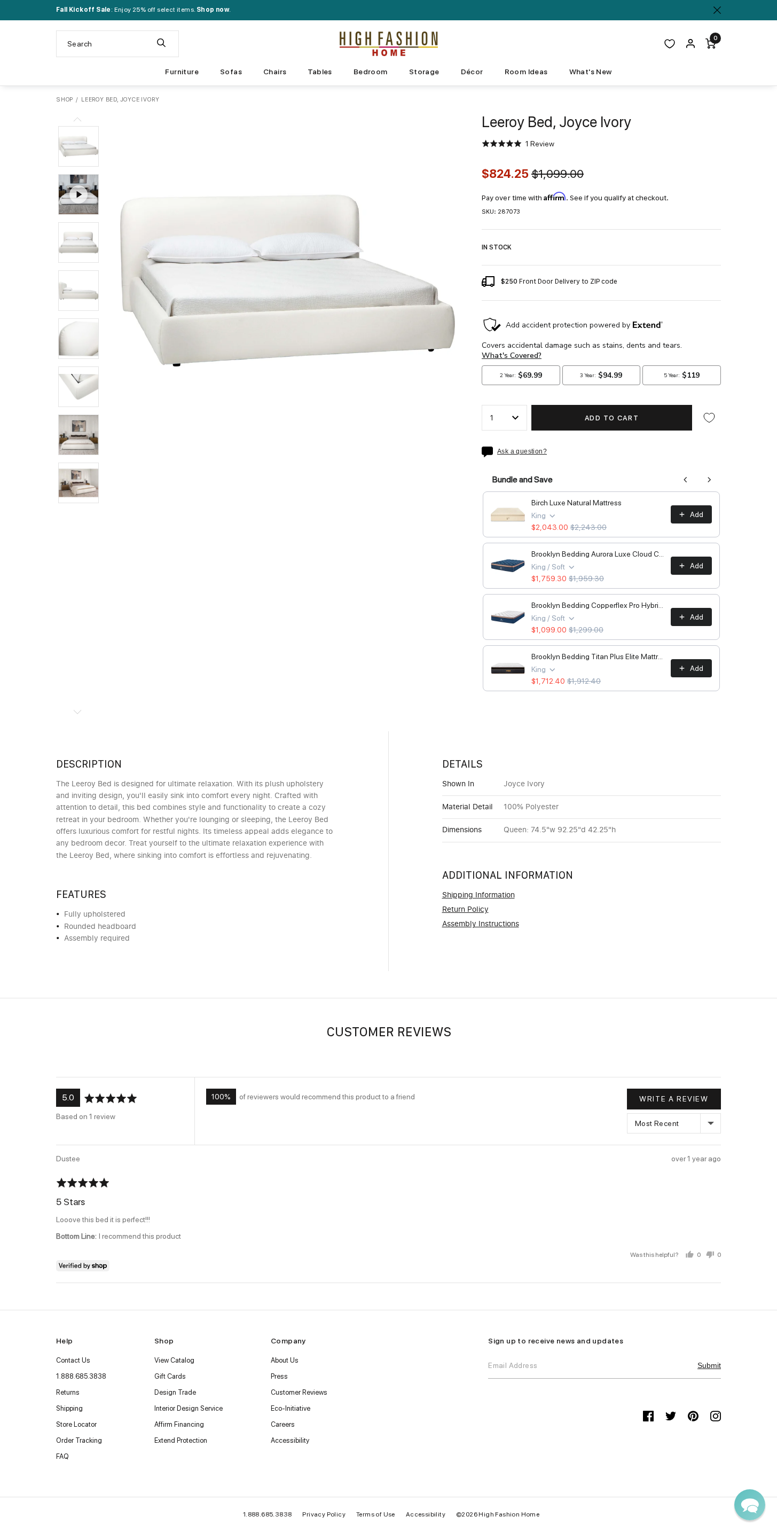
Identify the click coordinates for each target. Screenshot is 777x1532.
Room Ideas (526, 71)
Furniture (182, 71)
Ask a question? (522, 451)
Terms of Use (375, 1514)
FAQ (62, 1456)
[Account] (690, 43)
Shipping (69, 1408)
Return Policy (465, 910)
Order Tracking (79, 1440)
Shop (64, 100)
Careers (283, 1424)
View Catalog (174, 1360)
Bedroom (371, 71)
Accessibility (290, 1440)
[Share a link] (489, 452)
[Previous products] (685, 479)
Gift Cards (170, 1376)
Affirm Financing (179, 1424)
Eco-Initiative (290, 1408)
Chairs (274, 71)
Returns (68, 1392)
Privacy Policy (324, 1514)
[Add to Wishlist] (709, 418)
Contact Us (73, 1360)
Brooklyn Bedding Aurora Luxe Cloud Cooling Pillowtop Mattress (597, 554)
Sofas (231, 71)
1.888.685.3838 (81, 1376)
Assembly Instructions (480, 924)
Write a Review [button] (673, 1099)
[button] (78, 146)
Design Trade (175, 1392)
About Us (285, 1360)
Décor (472, 71)
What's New (590, 71)
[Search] (161, 44)
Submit (709, 1365)
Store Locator (76, 1424)
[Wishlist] (669, 44)
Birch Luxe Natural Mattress (576, 502)
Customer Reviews (299, 1392)
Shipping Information (478, 895)
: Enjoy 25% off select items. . (143, 9)
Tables (320, 71)
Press (279, 1376)
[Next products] (709, 479)
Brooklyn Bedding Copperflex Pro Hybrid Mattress (597, 605)
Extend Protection (180, 1440)
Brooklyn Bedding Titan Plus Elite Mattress (597, 656)
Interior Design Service (188, 1408)
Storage (424, 71)
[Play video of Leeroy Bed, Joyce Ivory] (78, 194)
